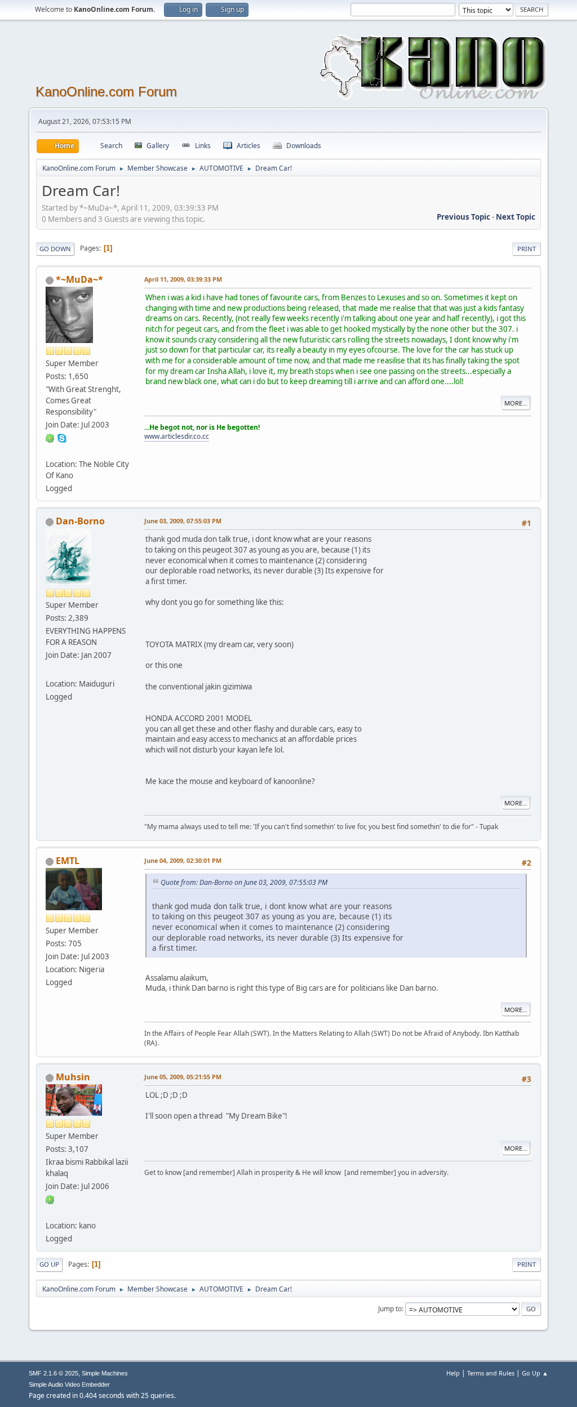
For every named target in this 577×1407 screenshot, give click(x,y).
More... (515, 403)
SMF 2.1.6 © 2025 (53, 1373)
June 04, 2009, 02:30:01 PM (182, 860)
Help (453, 1373)
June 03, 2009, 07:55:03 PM (182, 521)
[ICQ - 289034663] (50, 438)
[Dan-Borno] (50, 670)
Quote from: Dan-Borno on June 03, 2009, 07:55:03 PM (244, 882)
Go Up (49, 1264)
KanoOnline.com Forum (106, 91)
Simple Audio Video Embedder (69, 1384)
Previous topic (463, 217)
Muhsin (73, 1077)
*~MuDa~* (79, 279)
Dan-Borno (80, 521)
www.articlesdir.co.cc (176, 436)
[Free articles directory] (50, 451)
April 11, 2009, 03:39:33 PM (183, 279)
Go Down (55, 248)
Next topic (515, 217)
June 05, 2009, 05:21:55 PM (182, 1076)
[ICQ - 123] (50, 1199)
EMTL (67, 860)
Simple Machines (105, 1373)
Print (526, 248)
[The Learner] (50, 1212)
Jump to (390, 1309)
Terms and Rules (490, 1373)
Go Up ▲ (535, 1373)
